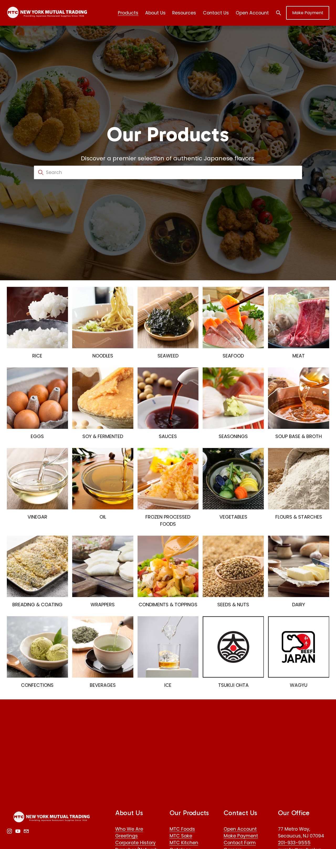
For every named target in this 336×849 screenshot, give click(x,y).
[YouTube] (17, 831)
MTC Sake (181, 836)
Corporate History (135, 843)
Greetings (126, 836)
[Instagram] (9, 831)
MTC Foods (182, 829)
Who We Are (129, 829)
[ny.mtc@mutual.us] (26, 831)
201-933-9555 (294, 843)
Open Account (252, 13)
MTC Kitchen (184, 843)
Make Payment (307, 13)
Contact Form (240, 843)
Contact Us (216, 13)
